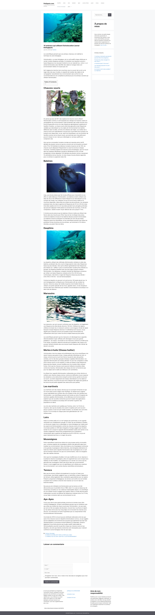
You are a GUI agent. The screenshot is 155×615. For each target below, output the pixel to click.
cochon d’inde (86, 3)
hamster (74, 3)
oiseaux (102, 3)
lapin (79, 3)
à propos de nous (71, 597)
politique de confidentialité (73, 590)
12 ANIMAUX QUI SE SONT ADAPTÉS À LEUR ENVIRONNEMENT (61, 536)
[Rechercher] (109, 14)
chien (64, 3)
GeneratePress (86, 613)
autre (69, 6)
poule (92, 3)
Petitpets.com (49, 3)
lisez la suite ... (104, 45)
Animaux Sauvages (61, 6)
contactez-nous (71, 594)
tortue (97, 3)
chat (69, 3)
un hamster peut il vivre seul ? (101, 63)
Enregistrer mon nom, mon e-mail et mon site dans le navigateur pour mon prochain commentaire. (66, 576)
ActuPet (59, 3)
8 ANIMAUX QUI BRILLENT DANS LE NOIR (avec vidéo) (58, 534)
